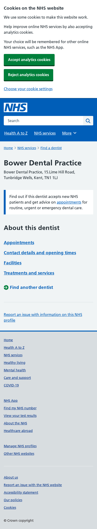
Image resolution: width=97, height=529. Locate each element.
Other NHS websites (19, 453)
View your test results (20, 416)
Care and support (17, 378)
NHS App (11, 400)
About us (11, 477)
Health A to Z (16, 133)
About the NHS (15, 423)
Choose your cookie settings (28, 88)
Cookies (10, 507)
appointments (69, 202)
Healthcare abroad (18, 431)
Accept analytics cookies (29, 59)
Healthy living (14, 363)
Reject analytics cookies (28, 74)
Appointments (19, 242)
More (69, 133)
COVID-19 (11, 385)
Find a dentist (51, 148)
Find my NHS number (20, 408)
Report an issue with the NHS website (33, 485)
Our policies (13, 500)
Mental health (15, 370)
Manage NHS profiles (20, 446)
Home (8, 148)
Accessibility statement (21, 492)
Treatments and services (29, 273)
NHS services (45, 133)
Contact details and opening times (40, 252)
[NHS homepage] (15, 107)
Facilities (12, 263)
